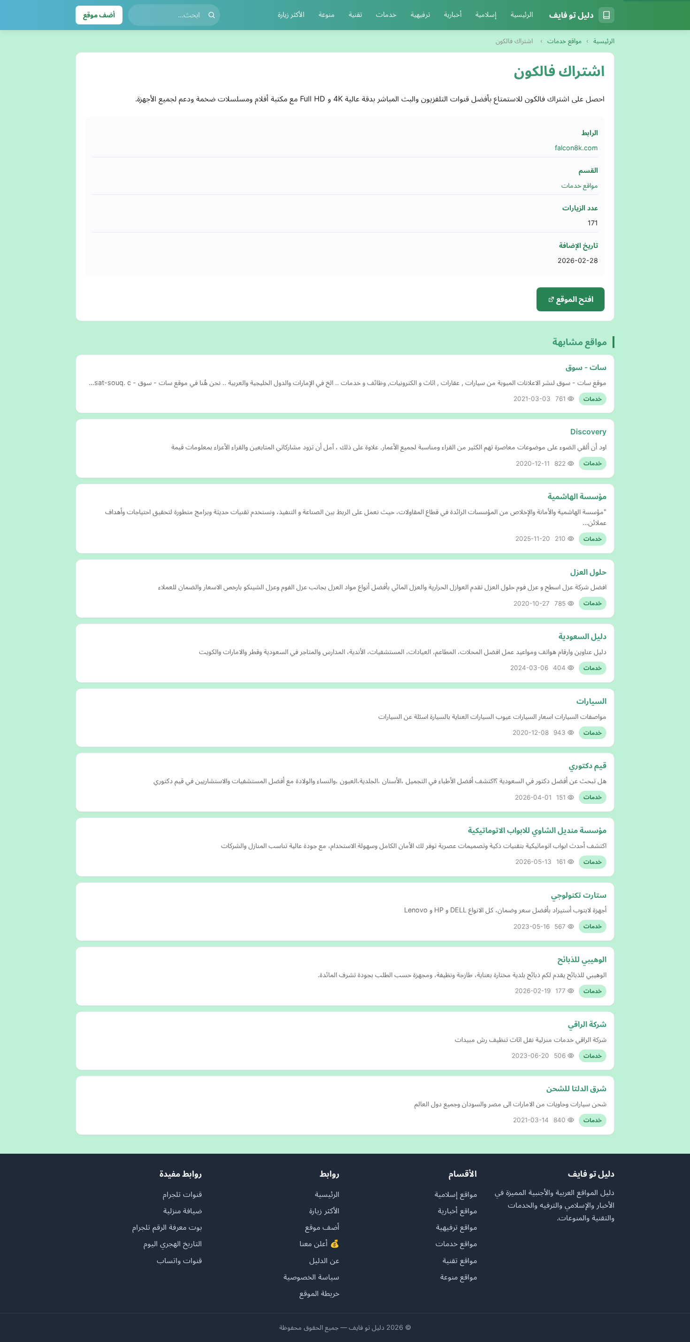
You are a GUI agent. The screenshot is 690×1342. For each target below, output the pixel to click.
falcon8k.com (576, 148)
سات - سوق (586, 367)
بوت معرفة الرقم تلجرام (167, 1227)
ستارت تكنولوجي (578, 895)
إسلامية (486, 14)
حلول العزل (588, 572)
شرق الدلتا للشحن (576, 1088)
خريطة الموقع (319, 1293)
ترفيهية (420, 14)
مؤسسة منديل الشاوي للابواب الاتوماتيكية (537, 830)
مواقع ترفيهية (456, 1227)
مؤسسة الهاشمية (577, 496)
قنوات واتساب (179, 1260)
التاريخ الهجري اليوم (173, 1243)
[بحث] (212, 15)
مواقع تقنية (460, 1260)
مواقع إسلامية (456, 1194)
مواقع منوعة (458, 1276)
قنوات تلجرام (182, 1194)
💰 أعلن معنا (319, 1243)
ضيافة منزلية (182, 1210)
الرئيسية (522, 14)
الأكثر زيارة (291, 14)
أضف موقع (99, 15)
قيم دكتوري (587, 765)
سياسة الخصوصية (311, 1276)
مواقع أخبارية (457, 1210)
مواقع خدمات (564, 41)
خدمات (386, 14)
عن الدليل (324, 1260)
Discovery (588, 431)
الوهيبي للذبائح (582, 959)
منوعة (327, 14)
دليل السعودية (582, 636)
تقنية (355, 14)
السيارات (591, 701)
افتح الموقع (573, 299)
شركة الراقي (587, 1024)
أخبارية (452, 14)
